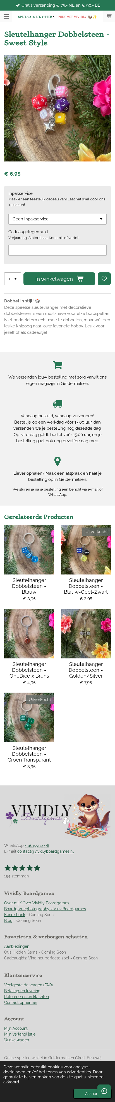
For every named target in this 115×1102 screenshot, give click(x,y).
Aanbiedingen (16, 946)
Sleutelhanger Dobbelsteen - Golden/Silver (86, 670)
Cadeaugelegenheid (28, 231)
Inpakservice (20, 193)
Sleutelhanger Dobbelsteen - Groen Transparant (29, 754)
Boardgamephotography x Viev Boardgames (45, 909)
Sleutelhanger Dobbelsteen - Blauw (29, 586)
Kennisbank (14, 914)
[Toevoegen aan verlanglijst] (104, 278)
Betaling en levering (22, 991)
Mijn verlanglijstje (19, 1034)
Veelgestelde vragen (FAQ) (28, 985)
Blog (8, 920)
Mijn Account (16, 1028)
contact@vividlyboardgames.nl (45, 851)
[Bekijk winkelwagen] (109, 16)
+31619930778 (37, 845)
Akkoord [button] (92, 1093)
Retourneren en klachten (26, 996)
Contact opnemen (20, 1002)
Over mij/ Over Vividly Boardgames (36, 903)
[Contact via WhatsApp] (104, 1091)
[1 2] (12, 278)
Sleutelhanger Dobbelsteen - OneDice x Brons (29, 670)
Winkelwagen (16, 1040)
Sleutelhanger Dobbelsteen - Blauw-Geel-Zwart (86, 586)
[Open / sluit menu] (6, 16)
